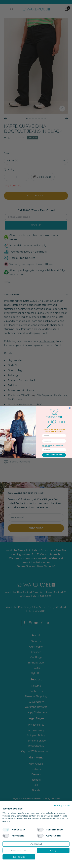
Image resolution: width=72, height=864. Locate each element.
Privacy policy (61, 805)
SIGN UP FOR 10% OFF (54, 455)
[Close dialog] (70, 408)
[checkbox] (6, 829)
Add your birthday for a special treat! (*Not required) (52, 446)
